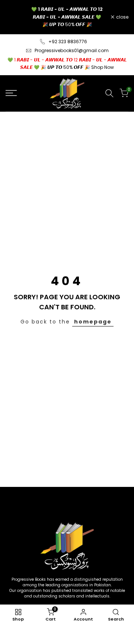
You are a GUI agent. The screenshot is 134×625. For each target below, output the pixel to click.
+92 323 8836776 (67, 41)
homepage (93, 321)
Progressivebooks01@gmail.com (72, 50)
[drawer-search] (109, 93)
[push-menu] (11, 93)
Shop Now (102, 67)
